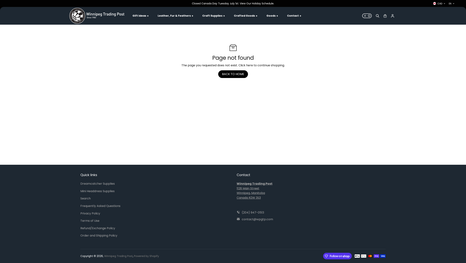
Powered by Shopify (146, 256)
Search (85, 198)
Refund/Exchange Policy (97, 228)
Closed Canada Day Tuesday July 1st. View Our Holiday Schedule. (233, 3)
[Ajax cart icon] (385, 16)
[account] (393, 16)
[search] (378, 16)
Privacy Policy (90, 213)
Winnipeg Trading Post (118, 256)
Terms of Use (89, 221)
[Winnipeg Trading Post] (96, 15)
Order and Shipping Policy (98, 235)
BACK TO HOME (233, 74)
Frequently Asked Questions (100, 206)
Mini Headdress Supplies (97, 191)
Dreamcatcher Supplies (97, 184)
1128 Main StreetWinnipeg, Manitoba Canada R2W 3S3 (254, 191)
